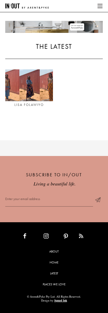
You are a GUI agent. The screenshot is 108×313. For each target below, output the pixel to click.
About (54, 251)
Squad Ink (60, 300)
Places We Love (54, 284)
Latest (54, 273)
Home (54, 262)
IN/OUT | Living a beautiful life (27, 6)
